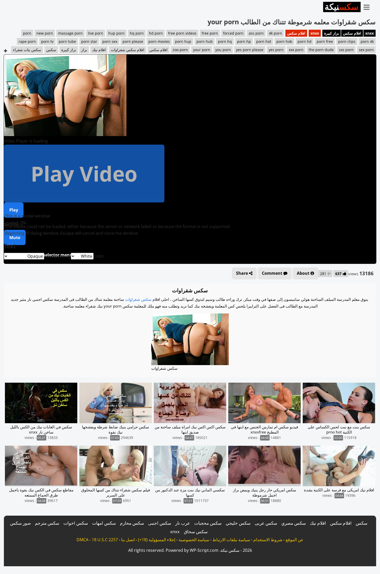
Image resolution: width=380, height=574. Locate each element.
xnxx (369, 33)
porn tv (47, 41)
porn (27, 33)
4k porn (275, 33)
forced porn (233, 33)
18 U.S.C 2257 (105, 539)
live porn (95, 33)
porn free (325, 41)
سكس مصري (293, 523)
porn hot (263, 41)
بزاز (84, 49)
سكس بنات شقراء (27, 49)
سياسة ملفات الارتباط (231, 539)
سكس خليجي (238, 523)
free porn (210, 33)
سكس (51, 49)
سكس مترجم (47, 523)
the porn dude (321, 49)
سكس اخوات (75, 523)
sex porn (366, 49)
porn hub (204, 41)
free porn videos (182, 33)
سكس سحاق (196, 531)
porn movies (159, 41)
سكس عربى (266, 523)
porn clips (346, 41)
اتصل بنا (128, 539)
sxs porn (346, 49)
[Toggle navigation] (368, 6)
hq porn (137, 33)
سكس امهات (104, 523)
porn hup (183, 41)
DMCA (82, 539)
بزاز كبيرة (331, 33)
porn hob (284, 41)
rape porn (27, 41)
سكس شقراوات (138, 299)
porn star (89, 41)
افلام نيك (99, 49)
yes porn (276, 49)
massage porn (70, 33)
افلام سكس (352, 33)
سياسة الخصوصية (194, 539)
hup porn (116, 33)
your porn (201, 49)
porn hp (244, 41)
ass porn (256, 33)
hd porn (156, 33)
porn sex (109, 41)
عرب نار (182, 523)
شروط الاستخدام (267, 539)
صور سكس (20, 523)
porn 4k (367, 41)
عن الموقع (294, 539)
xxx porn (296, 49)
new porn (44, 33)
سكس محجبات (208, 523)
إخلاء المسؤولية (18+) (156, 539)
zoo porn (180, 49)
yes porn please (249, 49)
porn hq (225, 41)
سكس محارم (132, 523)
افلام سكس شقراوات (127, 49)
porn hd (304, 41)
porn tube (67, 41)
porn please (133, 41)
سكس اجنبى (159, 523)
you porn (223, 49)
